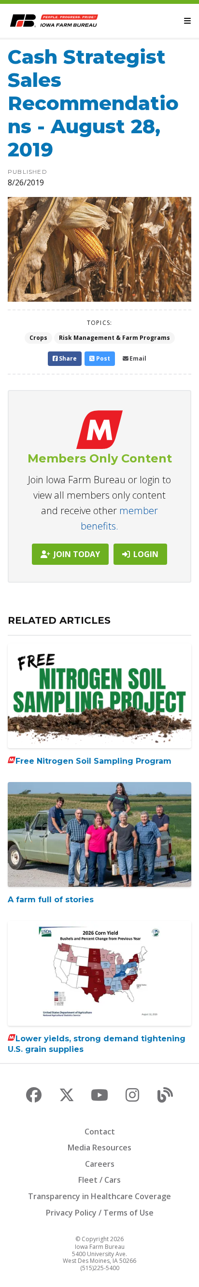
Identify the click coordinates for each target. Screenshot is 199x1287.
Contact (100, 1131)
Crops (38, 338)
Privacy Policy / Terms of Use (100, 1212)
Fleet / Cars (99, 1180)
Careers (99, 1164)
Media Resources (99, 1147)
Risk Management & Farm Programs (114, 338)
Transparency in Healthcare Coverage (99, 1196)
